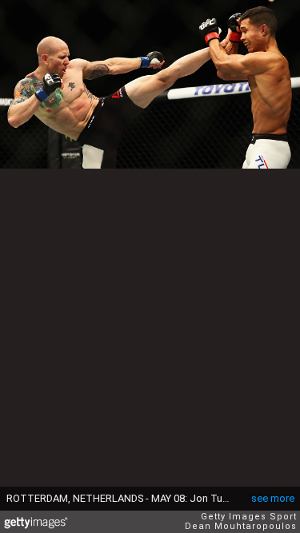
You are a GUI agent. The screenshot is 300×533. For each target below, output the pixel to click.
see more (272, 498)
